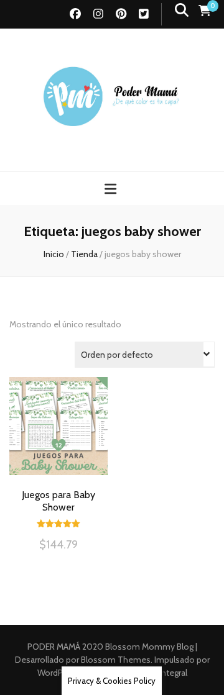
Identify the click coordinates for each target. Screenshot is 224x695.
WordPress (58, 672)
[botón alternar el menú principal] (112, 189)
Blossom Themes (115, 659)
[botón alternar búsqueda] (182, 10)
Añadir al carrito (58, 437)
